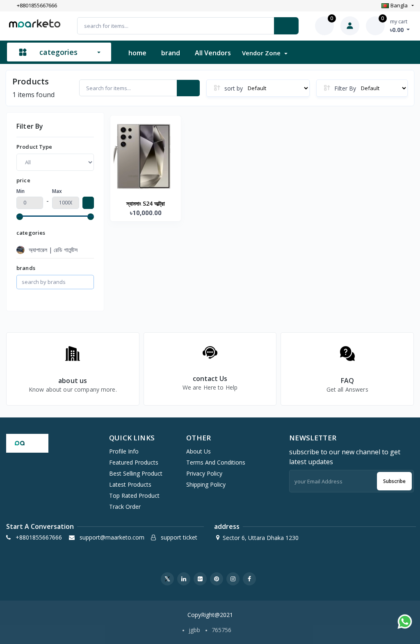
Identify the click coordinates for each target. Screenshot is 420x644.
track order (125, 506)
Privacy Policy (204, 473)
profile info (124, 451)
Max (57, 191)
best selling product (135, 473)
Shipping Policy (206, 484)
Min (20, 191)
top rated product (134, 495)
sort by (233, 88)
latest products (130, 484)
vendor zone (262, 53)
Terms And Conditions (215, 462)
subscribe (394, 481)
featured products (133, 462)
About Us (198, 451)
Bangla (399, 5)
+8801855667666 (37, 5)
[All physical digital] (55, 162)
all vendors (213, 52)
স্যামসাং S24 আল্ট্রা (145, 203)
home (137, 52)
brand (170, 52)
